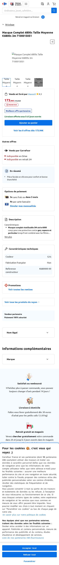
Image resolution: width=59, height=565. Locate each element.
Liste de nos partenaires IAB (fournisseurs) (23, 537)
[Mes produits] (42, 4)
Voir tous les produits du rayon (21, 302)
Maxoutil (32, 94)
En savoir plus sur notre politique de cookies (24, 514)
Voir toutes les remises (20, 289)
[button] (26, 4)
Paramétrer (29, 561)
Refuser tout (29, 554)
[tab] (6, 82)
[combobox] (29, 10)
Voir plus (8, 236)
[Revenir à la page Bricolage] (3, 24)
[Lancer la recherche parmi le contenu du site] (54, 10)
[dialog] (29, 504)
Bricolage (9, 24)
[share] (52, 42)
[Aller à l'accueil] (4, 4)
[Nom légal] (47, 332)
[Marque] (47, 359)
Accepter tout (29, 548)
